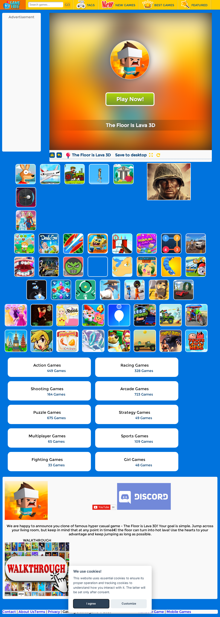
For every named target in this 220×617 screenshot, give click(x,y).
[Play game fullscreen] (151, 155)
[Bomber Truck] (144, 341)
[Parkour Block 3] (41, 315)
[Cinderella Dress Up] (15, 315)
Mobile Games (179, 612)
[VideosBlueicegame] (37, 595)
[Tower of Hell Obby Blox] (196, 341)
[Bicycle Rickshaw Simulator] (196, 315)
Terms (39, 612)
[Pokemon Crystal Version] (93, 341)
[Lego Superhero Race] (144, 315)
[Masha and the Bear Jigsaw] (118, 341)
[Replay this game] (158, 155)
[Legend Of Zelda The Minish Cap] (41, 341)
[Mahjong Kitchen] (67, 341)
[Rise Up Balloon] (118, 315)
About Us (26, 612)
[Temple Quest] (170, 341)
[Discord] (144, 509)
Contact (9, 612)
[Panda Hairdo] (67, 315)
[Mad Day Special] (170, 315)
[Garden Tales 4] (93, 315)
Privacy (54, 612)
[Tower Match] (15, 341)
